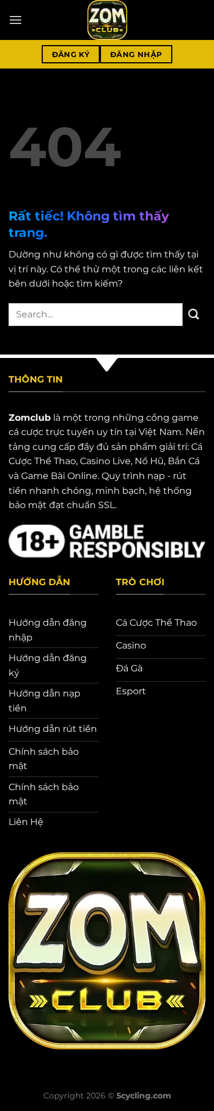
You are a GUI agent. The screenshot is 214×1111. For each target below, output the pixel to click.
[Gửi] (194, 314)
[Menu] (15, 20)
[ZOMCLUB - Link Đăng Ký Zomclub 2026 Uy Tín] (107, 20)
